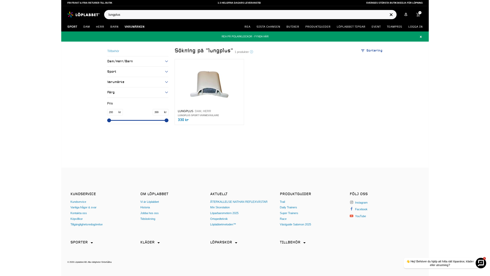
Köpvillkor (76, 218)
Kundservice (78, 201)
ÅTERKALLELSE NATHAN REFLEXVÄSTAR (239, 201)
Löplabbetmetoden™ (223, 224)
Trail (282, 201)
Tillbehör (113, 51)
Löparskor (221, 242)
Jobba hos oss (149, 213)
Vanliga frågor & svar (83, 207)
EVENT (376, 27)
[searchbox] (248, 15)
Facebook (361, 209)
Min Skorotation (220, 207)
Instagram (361, 202)
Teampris (394, 27)
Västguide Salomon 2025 (295, 224)
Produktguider (318, 27)
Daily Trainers (288, 207)
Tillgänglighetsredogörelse (86, 224)
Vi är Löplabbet (149, 201)
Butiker (292, 27)
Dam (86, 27)
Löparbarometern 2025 (224, 213)
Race (283, 218)
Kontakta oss (78, 213)
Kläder (147, 242)
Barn (114, 27)
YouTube (360, 216)
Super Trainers (289, 213)
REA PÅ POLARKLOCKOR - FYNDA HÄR (245, 36)
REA (247, 27)
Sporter (79, 242)
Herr (100, 27)
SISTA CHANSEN (268, 27)
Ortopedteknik (219, 218)
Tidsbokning (147, 218)
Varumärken (135, 27)
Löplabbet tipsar (351, 27)
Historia (145, 207)
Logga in (415, 27)
